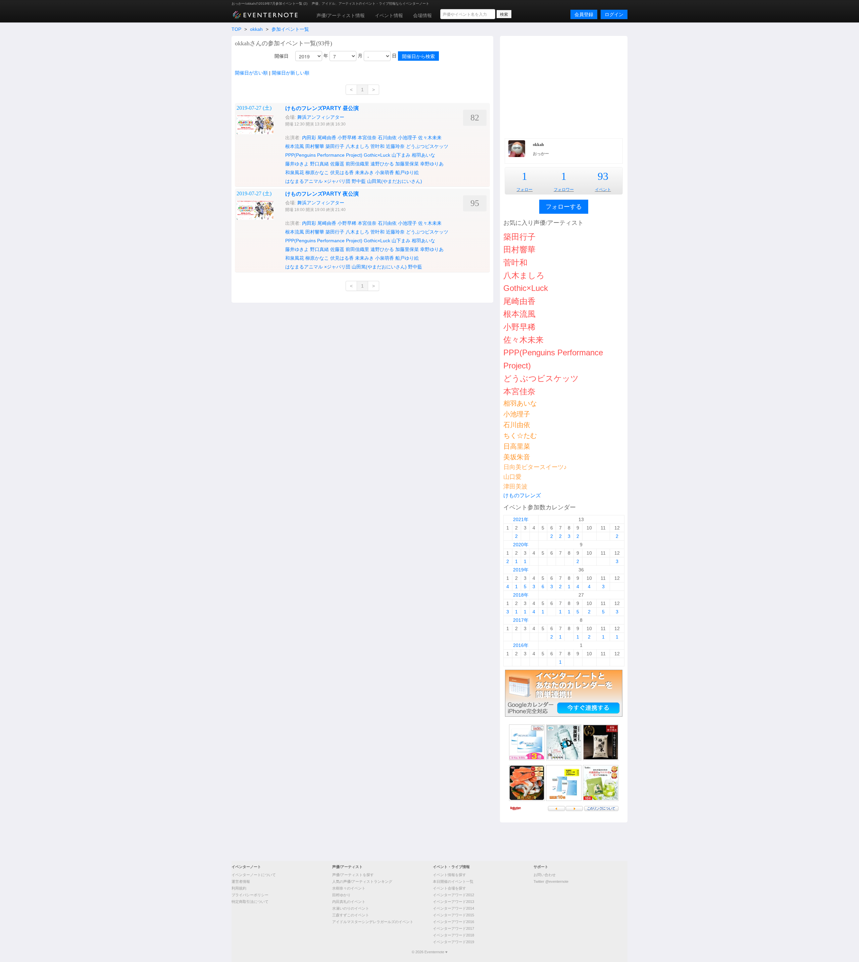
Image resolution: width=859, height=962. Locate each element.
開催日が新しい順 (290, 72)
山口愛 (512, 476)
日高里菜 (516, 446)
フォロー (524, 189)
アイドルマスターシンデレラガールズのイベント (372, 922)
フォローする (564, 206)
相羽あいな (423, 155)
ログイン (614, 14)
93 (603, 176)
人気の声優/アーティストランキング (362, 881)
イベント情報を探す (449, 875)
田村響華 (314, 146)
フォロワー (564, 189)
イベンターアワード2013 (453, 902)
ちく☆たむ (520, 435)
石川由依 (387, 137)
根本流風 (294, 146)
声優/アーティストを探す (353, 875)
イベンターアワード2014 (453, 908)
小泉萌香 (384, 172)
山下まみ (401, 155)
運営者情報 (241, 881)
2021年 (520, 519)
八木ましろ (357, 146)
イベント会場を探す (449, 888)
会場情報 (422, 15)
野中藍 (359, 181)
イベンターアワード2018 (453, 935)
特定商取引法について (250, 902)
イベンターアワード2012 (453, 895)
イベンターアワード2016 (453, 922)
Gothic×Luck (377, 155)
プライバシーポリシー (250, 895)
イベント (603, 189)
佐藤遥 (337, 163)
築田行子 (334, 146)
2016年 (520, 645)
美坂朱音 (516, 457)
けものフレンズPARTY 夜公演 (322, 194)
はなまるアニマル (304, 181)
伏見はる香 (342, 172)
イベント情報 (389, 15)
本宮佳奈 (367, 137)
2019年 (520, 569)
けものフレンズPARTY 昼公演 (322, 108)
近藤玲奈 (395, 146)
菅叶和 (377, 146)
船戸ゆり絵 (407, 172)
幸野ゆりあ (432, 163)
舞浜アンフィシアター (320, 117)
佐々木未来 (430, 137)
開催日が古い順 (251, 72)
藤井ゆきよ (297, 163)
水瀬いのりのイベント (350, 908)
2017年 (520, 620)
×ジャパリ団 (337, 181)
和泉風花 (294, 172)
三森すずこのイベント (350, 915)
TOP (236, 29)
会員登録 (583, 14)
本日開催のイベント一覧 (453, 881)
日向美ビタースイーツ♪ (535, 467)
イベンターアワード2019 (453, 942)
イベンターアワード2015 (453, 915)
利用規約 (239, 888)
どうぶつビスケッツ (427, 146)
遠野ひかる (382, 163)
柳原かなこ (317, 172)
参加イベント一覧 (290, 29)
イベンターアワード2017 (453, 928)
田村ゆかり (341, 895)
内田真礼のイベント (348, 902)
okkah (256, 29)
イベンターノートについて (254, 875)
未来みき (364, 172)
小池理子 (407, 137)
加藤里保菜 (407, 163)
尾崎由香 (326, 137)
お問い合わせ (545, 875)
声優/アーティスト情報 (340, 15)
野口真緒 (319, 163)
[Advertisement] (563, 86)
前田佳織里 (357, 163)
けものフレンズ (522, 495)
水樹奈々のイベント (348, 888)
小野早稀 (347, 137)
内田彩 (309, 137)
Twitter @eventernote (551, 881)
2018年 (520, 595)
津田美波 (515, 486)
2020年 (520, 544)
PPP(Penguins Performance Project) (323, 155)
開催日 (281, 56)
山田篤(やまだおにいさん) (394, 181)
